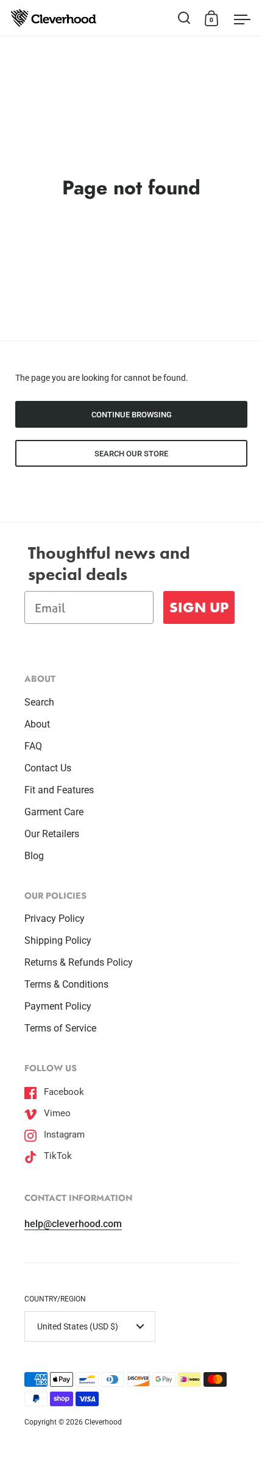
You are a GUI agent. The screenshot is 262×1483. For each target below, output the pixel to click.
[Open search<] (184, 18)
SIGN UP (198, 607)
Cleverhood (103, 1422)
